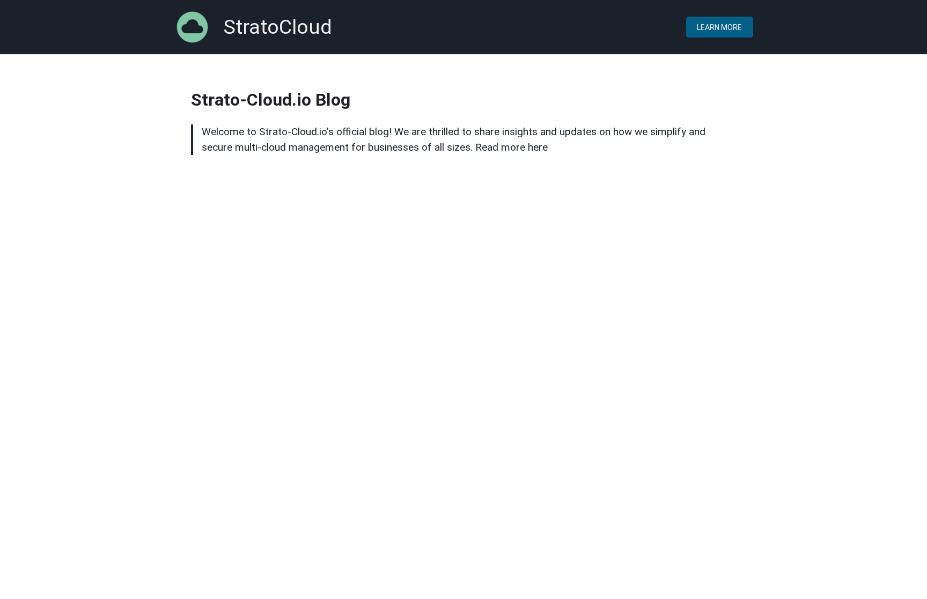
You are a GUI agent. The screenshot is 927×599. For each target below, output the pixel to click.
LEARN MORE (719, 27)
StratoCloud (278, 27)
